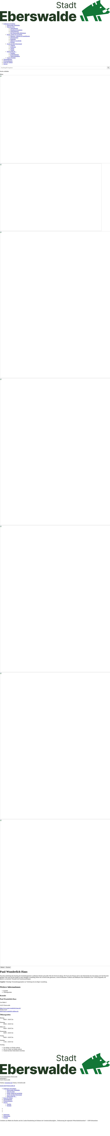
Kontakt (9, 1105)
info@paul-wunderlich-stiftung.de (9, 1011)
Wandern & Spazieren (16, 30)
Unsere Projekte (11, 58)
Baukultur (13, 39)
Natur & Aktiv (11, 27)
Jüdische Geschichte (15, 40)
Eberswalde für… (11, 51)
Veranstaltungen (7, 59)
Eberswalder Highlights (13, 25)
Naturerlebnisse (14, 31)
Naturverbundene (15, 56)
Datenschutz (6, 1116)
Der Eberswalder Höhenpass (18, 33)
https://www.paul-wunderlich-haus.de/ (10, 1008)
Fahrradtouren (14, 28)
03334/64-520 (8, 1083)
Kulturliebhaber (14, 54)
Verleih (12, 50)
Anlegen (12, 45)
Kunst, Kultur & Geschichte (14, 34)
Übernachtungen (7, 61)
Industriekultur (14, 37)
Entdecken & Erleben (9, 23)
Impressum (6, 1114)
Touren (12, 48)
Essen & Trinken (8, 62)
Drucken (8, 967)
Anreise (9, 1104)
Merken (2, 967)
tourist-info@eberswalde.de (7, 1085)
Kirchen (12, 42)
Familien (12, 53)
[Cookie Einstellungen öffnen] (13, 1135)
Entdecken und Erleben (9, 1088)
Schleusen (13, 47)
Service (5, 64)
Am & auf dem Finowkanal (14, 44)
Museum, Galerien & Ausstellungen (20, 36)
